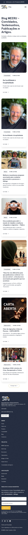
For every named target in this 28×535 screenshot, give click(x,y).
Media (2, 476)
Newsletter (3, 478)
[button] (25, 7)
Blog (2, 434)
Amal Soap (3, 448)
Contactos (3, 436)
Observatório (4, 455)
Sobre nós (3, 426)
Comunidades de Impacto (7, 464)
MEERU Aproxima (5, 445)
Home (2, 423)
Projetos (3, 429)
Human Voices (4, 461)
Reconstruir (4, 452)
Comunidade (4, 431)
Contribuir (3, 481)
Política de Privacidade (6, 524)
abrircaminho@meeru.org (7, 411)
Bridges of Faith (5, 458)
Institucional (4, 473)
